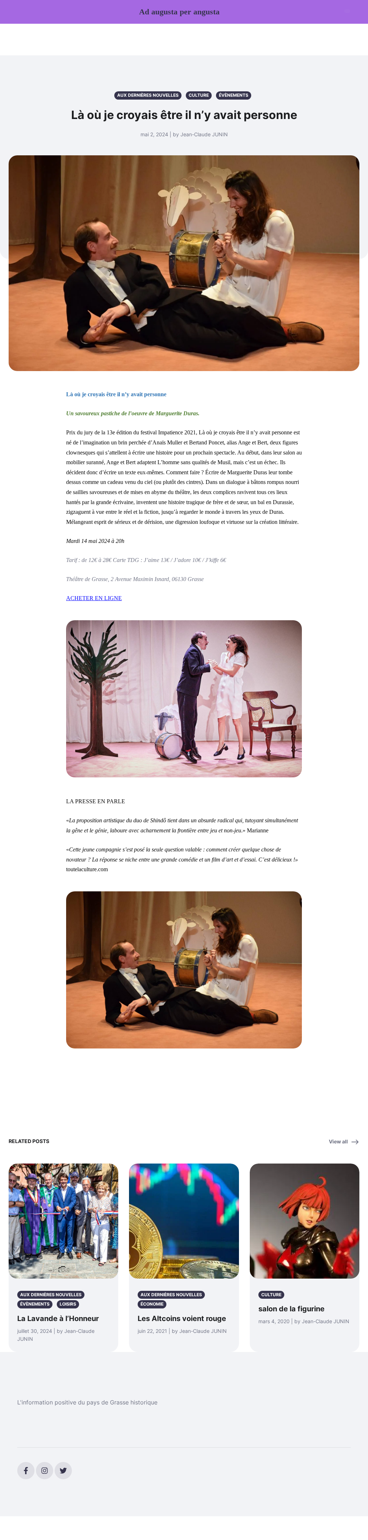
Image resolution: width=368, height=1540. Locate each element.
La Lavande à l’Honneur (58, 1318)
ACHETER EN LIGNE (94, 598)
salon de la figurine (291, 1308)
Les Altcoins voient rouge (182, 1318)
